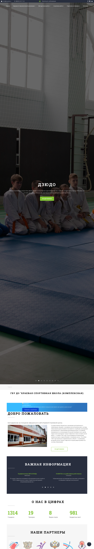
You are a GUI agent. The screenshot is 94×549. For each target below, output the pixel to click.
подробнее (80, 198)
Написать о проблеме (30, 409)
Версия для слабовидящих (49, 1)
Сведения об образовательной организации (23, 6)
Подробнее (59, 449)
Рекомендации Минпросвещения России (27, 474)
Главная (8, 6)
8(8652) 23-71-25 (20, 1)
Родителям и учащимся (73, 6)
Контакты (85, 6)
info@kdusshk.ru (7, 1)
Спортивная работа (58, 6)
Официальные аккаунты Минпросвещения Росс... (68, 474)
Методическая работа (43, 6)
